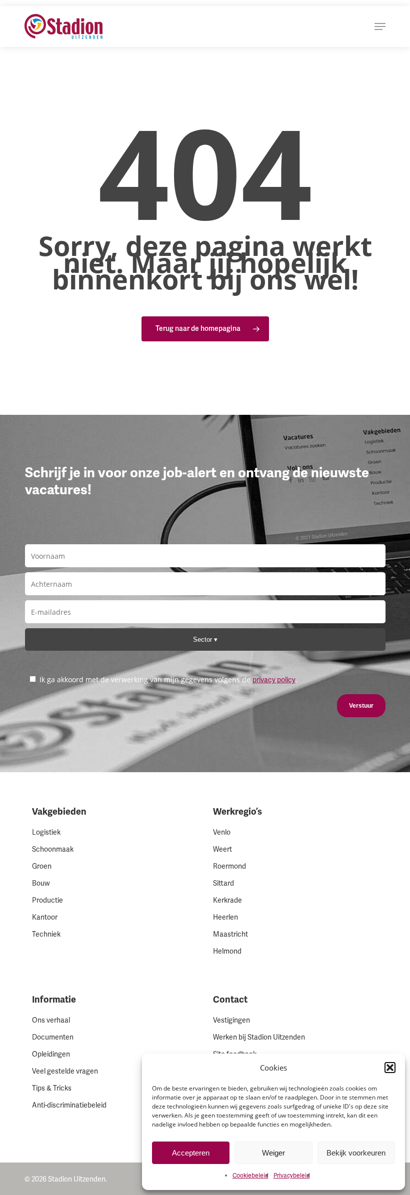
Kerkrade (227, 900)
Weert (222, 849)
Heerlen (225, 917)
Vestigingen (231, 1020)
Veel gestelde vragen (65, 1071)
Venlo (221, 832)
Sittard (223, 883)
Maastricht (230, 934)
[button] (390, 1068)
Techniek (46, 934)
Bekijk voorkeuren (356, 1153)
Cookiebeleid (250, 1176)
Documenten (53, 1037)
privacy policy (274, 680)
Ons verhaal (51, 1020)
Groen (42, 866)
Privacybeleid (292, 1176)
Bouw (41, 883)
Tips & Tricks (52, 1088)
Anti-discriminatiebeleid (69, 1105)
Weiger (273, 1153)
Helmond (227, 951)
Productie (47, 900)
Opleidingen (51, 1054)
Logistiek (46, 832)
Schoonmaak (53, 849)
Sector (203, 639)
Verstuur (361, 705)
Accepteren (191, 1153)
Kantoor (45, 917)
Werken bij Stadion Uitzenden (259, 1037)
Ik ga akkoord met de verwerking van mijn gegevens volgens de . (168, 679)
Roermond (229, 866)
